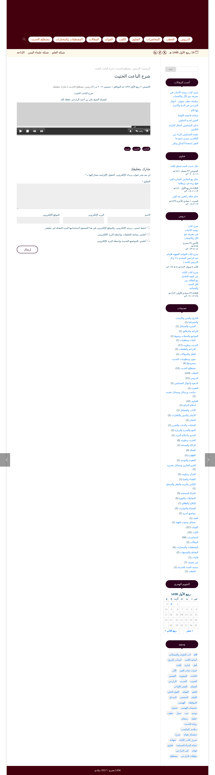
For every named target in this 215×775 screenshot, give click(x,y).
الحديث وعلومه (190, 345)
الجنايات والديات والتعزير (184, 425)
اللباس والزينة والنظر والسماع (181, 484)
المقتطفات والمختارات (187, 547)
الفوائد (195, 527)
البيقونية (183, 676)
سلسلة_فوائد (190, 734)
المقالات (194, 542)
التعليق (146, 181)
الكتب (195, 532)
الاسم (147, 214)
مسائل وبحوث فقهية (186, 522)
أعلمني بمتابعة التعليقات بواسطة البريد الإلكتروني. (121, 234)
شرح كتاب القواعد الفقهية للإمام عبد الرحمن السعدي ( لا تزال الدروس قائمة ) (182, 258)
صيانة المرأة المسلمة (186, 745)
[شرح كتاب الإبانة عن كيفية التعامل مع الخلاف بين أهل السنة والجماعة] (172, 277)
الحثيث (136, 149)
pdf (195, 654)
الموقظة (193, 702)
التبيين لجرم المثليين (188, 120)
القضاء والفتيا (189, 479)
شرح (127, 149)
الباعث (146, 149)
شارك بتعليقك (60, 86)
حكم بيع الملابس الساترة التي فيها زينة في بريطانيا (184, 181)
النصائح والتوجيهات (189, 552)
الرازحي (172, 681)
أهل (195, 665)
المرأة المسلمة (188, 493)
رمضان (184, 718)
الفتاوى (194, 401)
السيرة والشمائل (187, 326)
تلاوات (195, 557)
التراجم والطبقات (187, 349)
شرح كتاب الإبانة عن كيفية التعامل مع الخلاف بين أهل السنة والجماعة (190, 280)
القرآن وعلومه (189, 474)
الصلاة (193, 450)
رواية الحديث (190, 724)
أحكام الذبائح (189, 405)
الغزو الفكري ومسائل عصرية (181, 465)
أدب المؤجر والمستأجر (180, 654)
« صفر (190, 630)
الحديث (183, 681)
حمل (179, 713)
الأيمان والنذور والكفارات (183, 415)
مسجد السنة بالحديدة (188, 567)
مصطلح (174, 756)
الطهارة (192, 455)
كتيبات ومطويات (188, 340)
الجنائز (192, 420)
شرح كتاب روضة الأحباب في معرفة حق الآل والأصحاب (191, 232)
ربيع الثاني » (171, 630)
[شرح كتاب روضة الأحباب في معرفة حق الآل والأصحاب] (172, 231)
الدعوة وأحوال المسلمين (186, 383)
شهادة (173, 740)
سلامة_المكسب (189, 729)
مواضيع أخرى (189, 513)
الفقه (195, 518)
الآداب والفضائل (188, 410)
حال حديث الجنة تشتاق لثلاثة (184, 166)
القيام (194, 697)
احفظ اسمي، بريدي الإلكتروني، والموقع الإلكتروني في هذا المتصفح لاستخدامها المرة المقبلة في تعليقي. (95, 228)
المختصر (184, 697)
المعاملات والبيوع (187, 498)
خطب (170, 713)
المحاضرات (192, 537)
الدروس (89, 86)
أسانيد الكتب (191, 659)
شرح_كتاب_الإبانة (188, 740)
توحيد (194, 713)
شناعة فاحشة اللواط (188, 115)
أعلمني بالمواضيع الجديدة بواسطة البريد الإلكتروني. (121, 241)
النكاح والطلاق (189, 503)
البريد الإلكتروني (96, 214)
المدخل (173, 697)
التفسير (172, 676)
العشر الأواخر (180, 686)
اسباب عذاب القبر (188, 670)
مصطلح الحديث (76, 86)
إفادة (179, 665)
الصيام (194, 686)
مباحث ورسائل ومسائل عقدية (181, 392)
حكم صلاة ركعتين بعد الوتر (185, 196)
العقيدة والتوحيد (188, 460)
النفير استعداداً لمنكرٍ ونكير (185, 143)
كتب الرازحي (182, 750)
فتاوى (170, 745)
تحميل (174, 707)
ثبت (186, 713)
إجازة (187, 665)
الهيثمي (181, 702)
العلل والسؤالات (188, 354)
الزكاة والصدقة (188, 445)
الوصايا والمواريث (187, 508)
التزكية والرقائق (190, 331)
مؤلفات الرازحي (189, 756)
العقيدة (194, 388)
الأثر (174, 670)
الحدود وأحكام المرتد (185, 435)
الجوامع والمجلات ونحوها (186, 336)
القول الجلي (173, 692)
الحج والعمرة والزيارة (185, 430)
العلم (194, 692)
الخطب (194, 373)
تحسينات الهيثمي (189, 707)
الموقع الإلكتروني (51, 214)
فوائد (194, 750)
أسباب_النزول (174, 659)
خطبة (194, 718)
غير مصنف (193, 562)
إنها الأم (194, 110)
